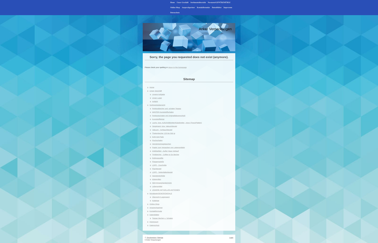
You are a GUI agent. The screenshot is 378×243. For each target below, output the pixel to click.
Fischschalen (157, 140)
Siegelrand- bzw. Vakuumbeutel (164, 126)
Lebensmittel (157, 186)
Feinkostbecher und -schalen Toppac (166, 109)
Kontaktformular (156, 211)
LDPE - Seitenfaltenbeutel (162, 172)
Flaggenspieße (158, 162)
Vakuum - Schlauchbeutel (162, 130)
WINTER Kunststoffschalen (163, 112)
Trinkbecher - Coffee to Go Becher (165, 155)
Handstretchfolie (158, 176)
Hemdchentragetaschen (161, 144)
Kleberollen (156, 179)
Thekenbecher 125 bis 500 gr (163, 133)
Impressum (154, 222)
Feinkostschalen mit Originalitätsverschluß (168, 116)
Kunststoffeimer (158, 119)
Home (152, 87)
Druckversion (151, 237)
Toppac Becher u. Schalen (162, 218)
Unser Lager (157, 98)
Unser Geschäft (156, 91)
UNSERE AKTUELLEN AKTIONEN (166, 190)
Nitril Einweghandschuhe (162, 183)
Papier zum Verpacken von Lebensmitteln (168, 148)
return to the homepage (177, 67)
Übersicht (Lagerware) (161, 197)
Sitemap (160, 237)
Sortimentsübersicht (157, 105)
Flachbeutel (156, 169)
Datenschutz (154, 225)
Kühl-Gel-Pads (158, 137)
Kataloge (155, 201)
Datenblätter (154, 215)
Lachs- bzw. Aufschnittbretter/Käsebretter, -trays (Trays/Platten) (177, 123)
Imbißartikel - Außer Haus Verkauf (165, 151)
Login (231, 237)
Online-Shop (154, 204)
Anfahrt (155, 102)
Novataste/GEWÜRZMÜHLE (161, 194)
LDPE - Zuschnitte (159, 165)
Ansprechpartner (156, 208)
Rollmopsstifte (157, 158)
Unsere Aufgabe (158, 94)
